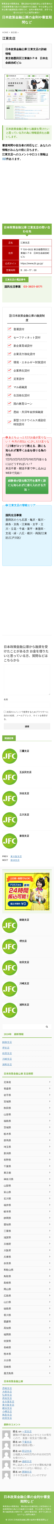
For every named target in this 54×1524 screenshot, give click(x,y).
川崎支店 (24, 983)
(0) (4, 158)
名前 (6, 699)
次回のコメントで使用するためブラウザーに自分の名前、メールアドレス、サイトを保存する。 (26, 715)
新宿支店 (24, 835)
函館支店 (27, 1461)
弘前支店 (7, 1394)
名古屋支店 (8, 1401)
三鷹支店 (24, 750)
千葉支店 (27, 1441)
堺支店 (23, 940)
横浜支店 (7, 1408)
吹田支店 (24, 962)
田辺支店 (27, 1451)
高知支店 (7, 1398)
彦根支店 (7, 1388)
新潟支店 (15, 860)
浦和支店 (24, 1004)
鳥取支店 (7, 1414)
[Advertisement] (27, 192)
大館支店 (7, 1391)
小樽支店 (7, 1411)
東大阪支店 (16, 856)
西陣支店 (27, 1471)
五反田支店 (26, 772)
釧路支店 (24, 919)
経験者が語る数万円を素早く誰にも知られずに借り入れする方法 (27, 485)
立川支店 (24, 814)
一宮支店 (27, 1431)
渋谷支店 (24, 793)
